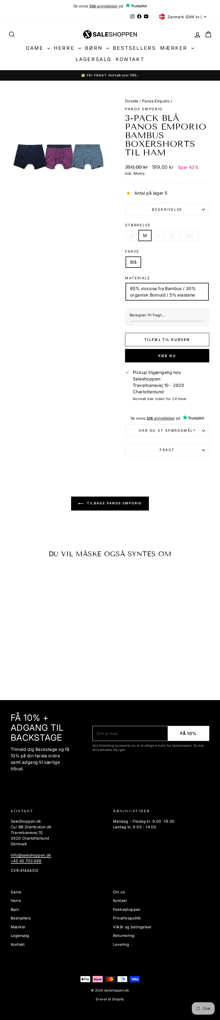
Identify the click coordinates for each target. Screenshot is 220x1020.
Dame (36, 48)
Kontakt (130, 59)
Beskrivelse (167, 209)
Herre (65, 48)
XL (172, 235)
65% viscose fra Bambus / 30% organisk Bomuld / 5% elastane (163, 292)
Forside (131, 101)
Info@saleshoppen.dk (31, 855)
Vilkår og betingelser (132, 927)
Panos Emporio (156, 101)
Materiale (137, 278)
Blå (133, 262)
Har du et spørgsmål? (167, 430)
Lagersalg (94, 59)
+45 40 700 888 (26, 860)
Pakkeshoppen (127, 909)
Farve (132, 251)
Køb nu (167, 356)
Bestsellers (134, 48)
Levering (121, 944)
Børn (95, 48)
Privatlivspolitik (127, 918)
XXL (190, 235)
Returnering (123, 935)
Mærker (175, 48)
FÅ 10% (188, 733)
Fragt (167, 450)
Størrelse (138, 225)
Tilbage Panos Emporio (114, 503)
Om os (119, 892)
